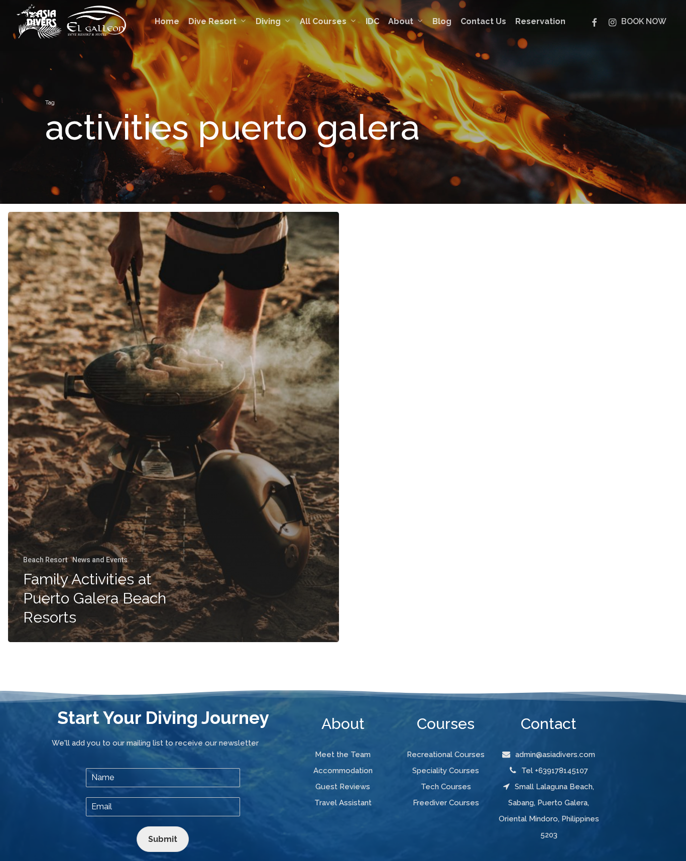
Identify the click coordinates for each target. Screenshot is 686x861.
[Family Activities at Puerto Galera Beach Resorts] (173, 427)
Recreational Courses (446, 754)
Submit (162, 839)
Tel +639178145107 (554, 770)
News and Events (100, 560)
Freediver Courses (446, 802)
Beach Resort (45, 560)
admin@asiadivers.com (555, 754)
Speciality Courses (445, 770)
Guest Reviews (342, 786)
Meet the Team (343, 754)
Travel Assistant (343, 802)
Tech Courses (446, 786)
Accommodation (343, 770)
